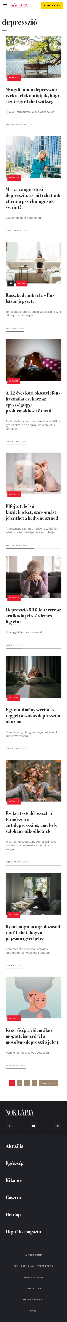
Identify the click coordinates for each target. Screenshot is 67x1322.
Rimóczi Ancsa (13, 862)
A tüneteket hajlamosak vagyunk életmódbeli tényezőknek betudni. (28, 951)
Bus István (11, 328)
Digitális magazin (23, 1231)
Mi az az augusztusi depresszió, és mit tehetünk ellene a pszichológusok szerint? (33, 198)
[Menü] (5, 5)
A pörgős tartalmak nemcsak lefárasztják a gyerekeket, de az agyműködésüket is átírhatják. (33, 425)
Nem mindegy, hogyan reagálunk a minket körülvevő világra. (33, 734)
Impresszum (33, 1255)
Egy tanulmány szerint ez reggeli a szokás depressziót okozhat (33, 715)
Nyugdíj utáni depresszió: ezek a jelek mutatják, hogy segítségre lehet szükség (33, 95)
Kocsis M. (10, 645)
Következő (47, 1083)
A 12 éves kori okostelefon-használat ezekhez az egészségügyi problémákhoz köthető (33, 401)
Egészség (14, 77)
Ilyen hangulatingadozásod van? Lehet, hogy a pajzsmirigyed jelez (33, 932)
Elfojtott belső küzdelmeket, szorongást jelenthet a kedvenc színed (32, 511)
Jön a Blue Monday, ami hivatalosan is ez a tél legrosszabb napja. (33, 313)
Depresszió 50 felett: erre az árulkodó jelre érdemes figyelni (33, 615)
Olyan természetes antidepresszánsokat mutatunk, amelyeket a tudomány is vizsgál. (31, 845)
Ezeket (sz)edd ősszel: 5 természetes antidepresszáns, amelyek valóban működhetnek (31, 822)
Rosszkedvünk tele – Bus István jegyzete (30, 297)
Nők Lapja (19, 5)
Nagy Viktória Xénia (16, 125)
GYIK (33, 1311)
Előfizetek (52, 5)
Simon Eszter (13, 442)
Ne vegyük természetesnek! (24, 632)
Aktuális (13, 381)
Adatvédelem (33, 1277)
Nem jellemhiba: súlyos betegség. (28, 1053)
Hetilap (21, 283)
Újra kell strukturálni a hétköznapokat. (30, 112)
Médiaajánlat (33, 1299)
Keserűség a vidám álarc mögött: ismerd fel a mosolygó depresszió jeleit (32, 1035)
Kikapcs (14, 1180)
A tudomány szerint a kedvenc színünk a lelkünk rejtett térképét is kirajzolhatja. (32, 530)
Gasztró (13, 1197)
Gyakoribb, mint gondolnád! (24, 218)
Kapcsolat (33, 1288)
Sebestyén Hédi (14, 231)
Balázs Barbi (12, 1065)
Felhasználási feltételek (33, 1266)
